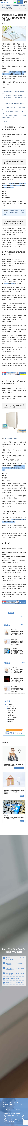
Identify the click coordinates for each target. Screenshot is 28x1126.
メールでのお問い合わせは (13, 1120)
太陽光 (9, 721)
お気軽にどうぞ (19, 2)
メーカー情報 (11, 717)
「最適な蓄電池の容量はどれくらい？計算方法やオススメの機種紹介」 (14, 212)
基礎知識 (10, 711)
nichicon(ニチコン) (11, 438)
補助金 (9, 713)
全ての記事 (10, 704)
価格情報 (10, 715)
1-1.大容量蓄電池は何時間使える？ (12, 96)
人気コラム (11, 708)
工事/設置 (10, 719)
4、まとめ (4, 122)
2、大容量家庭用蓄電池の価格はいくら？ (13, 104)
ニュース (10, 706)
